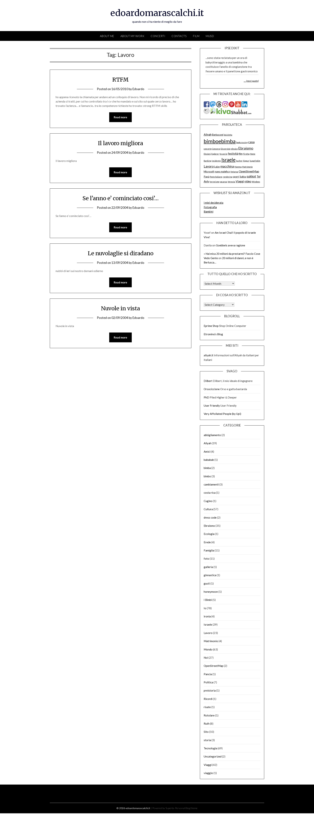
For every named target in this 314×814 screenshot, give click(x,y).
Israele (228, 160)
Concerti (158, 36)
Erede (207, 542)
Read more (120, 117)
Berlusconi (217, 134)
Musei (210, 36)
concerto (208, 149)
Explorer (215, 154)
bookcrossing (242, 142)
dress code (210, 517)
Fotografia (210, 207)
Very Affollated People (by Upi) (222, 413)
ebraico (234, 149)
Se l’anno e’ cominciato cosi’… (120, 198)
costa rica (210, 492)
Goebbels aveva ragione (230, 245)
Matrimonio (247, 167)
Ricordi (208, 698)
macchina (227, 166)
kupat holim (255, 161)
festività (233, 153)
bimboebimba (220, 141)
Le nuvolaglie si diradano (120, 253)
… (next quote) (251, 80)
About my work (132, 36)
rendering (227, 177)
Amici (207, 451)
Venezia (231, 181)
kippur (246, 161)
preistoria (210, 690)
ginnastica (210, 575)
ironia (207, 616)
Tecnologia (210, 748)
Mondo (208, 649)
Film (196, 36)
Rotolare (209, 715)
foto (206, 558)
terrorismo (214, 181)
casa (251, 142)
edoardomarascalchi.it (157, 12)
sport (236, 176)
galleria (208, 567)
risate (207, 707)
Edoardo (138, 89)
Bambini (208, 211)
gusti (207, 583)
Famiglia (209, 550)
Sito (206, 731)
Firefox (246, 154)
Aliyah (208, 134)
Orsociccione (212, 389)
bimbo (207, 476)
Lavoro (209, 166)
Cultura (208, 509)
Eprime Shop (211, 325)
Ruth (207, 723)
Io (205, 608)
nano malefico (222, 171)
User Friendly (212, 405)
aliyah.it (208, 355)
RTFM (120, 79)
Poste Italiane (216, 177)
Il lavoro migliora (120, 143)
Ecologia (209, 533)
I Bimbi (208, 599)
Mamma (238, 167)
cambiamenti (211, 484)
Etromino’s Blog (213, 334)
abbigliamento (212, 435)
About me (107, 36)
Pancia (208, 674)
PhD (206, 397)
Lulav (217, 166)
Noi (206, 657)
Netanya (234, 171)
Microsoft (209, 171)
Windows (256, 181)
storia (207, 740)
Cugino (208, 501)
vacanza (223, 181)
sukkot (251, 176)
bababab (209, 459)
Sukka (242, 176)
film (241, 153)
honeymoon (211, 591)
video (247, 181)
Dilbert (208, 380)
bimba (207, 468)
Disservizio (225, 149)
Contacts (179, 36)
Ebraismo (245, 148)
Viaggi (240, 181)
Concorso (216, 149)
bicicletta (228, 135)
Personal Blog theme (186, 808)
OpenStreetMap (249, 171)
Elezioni (207, 154)
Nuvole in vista (120, 308)
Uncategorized (213, 756)
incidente (216, 161)
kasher (239, 161)
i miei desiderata (213, 202)
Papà (206, 176)
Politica (208, 682)
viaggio (208, 773)
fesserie (223, 154)
